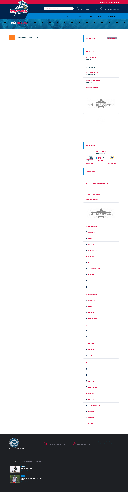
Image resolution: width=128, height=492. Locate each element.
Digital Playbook (92, 250)
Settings (90, 286)
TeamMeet (91, 274)
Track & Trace (92, 262)
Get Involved (112, 16)
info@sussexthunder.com (83, 444)
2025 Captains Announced (93, 80)
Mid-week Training (91, 57)
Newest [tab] (15, 461)
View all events (111, 38)
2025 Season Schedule (92, 87)
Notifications (91, 232)
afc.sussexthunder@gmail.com (111, 9)
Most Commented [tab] (27, 461)
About (68, 16)
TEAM (79, 16)
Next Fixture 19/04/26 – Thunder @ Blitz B (109, 2)
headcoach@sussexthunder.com (89, 9)
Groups (90, 238)
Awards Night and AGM (92, 72)
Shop (99, 16)
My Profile (91, 280)
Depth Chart (91, 256)
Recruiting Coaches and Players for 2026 (97, 65)
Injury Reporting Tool (94, 268)
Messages (91, 244)
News (90, 16)
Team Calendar (92, 226)
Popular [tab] (38, 461)
